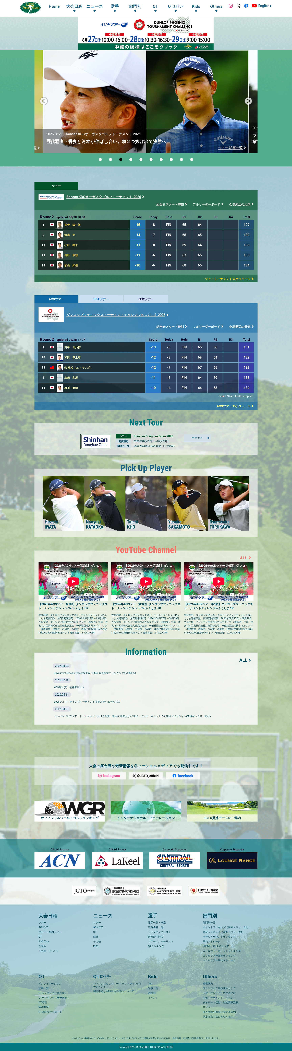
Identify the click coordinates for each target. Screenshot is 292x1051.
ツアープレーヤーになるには (219, 993)
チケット (197, 437)
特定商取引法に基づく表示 (218, 1016)
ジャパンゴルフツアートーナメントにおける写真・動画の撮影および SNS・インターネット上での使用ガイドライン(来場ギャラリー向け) (132, 716)
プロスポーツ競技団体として (219, 988)
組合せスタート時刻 (170, 204)
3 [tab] (120, 159)
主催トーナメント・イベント (219, 997)
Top (150, 983)
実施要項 (44, 1007)
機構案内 (208, 983)
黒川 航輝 (71, 387)
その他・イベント (49, 950)
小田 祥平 (71, 245)
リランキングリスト (159, 932)
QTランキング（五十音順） (54, 997)
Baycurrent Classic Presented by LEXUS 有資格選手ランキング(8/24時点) (95, 673)
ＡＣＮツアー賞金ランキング (219, 955)
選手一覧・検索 (157, 922)
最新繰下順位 (155, 936)
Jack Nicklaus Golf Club (147, 446)
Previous (44, 101)
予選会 (42, 946)
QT (40, 936)
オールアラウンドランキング (219, 936)
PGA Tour (44, 941)
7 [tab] (161, 159)
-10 (137, 265)
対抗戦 (152, 993)
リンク (206, 1007)
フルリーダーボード (206, 204)
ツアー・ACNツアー (50, 932)
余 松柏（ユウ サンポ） (78, 367)
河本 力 (69, 235)
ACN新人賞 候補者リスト (69, 687)
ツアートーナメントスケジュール (227, 279)
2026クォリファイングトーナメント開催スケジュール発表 (87, 701)
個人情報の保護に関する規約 (219, 1011)
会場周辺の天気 (239, 204)
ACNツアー (56, 299)
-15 (137, 225)
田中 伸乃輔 (72, 347)
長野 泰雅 (71, 255)
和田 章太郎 (72, 357)
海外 (95, 936)
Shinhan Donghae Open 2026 (153, 436)
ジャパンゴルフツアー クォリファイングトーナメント (117, 985)
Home (54, 6)
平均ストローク (212, 941)
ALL (243, 558)
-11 (137, 245)
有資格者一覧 (155, 927)
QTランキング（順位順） (53, 993)
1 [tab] (100, 159)
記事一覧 (44, 988)
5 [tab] (141, 159)
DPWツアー (146, 299)
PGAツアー (101, 299)
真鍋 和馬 (71, 377)
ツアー (56, 186)
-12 (153, 357)
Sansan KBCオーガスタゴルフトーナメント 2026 (103, 197)
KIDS (96, 946)
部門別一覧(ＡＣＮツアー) (217, 946)
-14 (137, 235)
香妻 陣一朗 (72, 224)
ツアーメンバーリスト (160, 941)
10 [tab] (191, 159)
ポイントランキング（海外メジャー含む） (227, 927)
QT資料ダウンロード (50, 1011)
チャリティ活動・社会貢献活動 (220, 1002)
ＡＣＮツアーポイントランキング (222, 950)
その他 (97, 941)
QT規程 (43, 1002)
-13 (153, 347)
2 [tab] (110, 159)
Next (248, 101)
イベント (153, 997)
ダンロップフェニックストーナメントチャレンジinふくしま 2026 (115, 315)
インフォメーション (50, 983)
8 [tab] (171, 159)
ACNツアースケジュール (233, 406)
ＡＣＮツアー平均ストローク (219, 960)
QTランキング (156, 946)
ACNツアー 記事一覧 (227, 148)
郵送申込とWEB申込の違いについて (113, 991)
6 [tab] (151, 159)
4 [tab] (130, 159)
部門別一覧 (209, 922)
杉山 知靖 (71, 265)
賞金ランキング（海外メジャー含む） (224, 932)
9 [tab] (181, 159)
